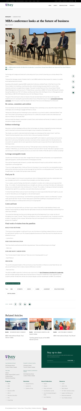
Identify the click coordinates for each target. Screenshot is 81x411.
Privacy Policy (28, 408)
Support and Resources (67, 393)
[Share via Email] (73, 92)
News (30, 1)
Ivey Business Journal (49, 390)
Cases (34, 1)
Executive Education (12, 395)
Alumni (60, 1)
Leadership (47, 289)
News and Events (48, 388)
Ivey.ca (7, 1)
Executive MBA (11, 390)
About (26, 1)
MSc (9, 388)
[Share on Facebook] (73, 76)
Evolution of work (59, 289)
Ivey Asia (7, 370)
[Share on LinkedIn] (73, 87)
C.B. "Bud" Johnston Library (68, 390)
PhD (8, 397)
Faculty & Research (20, 1)
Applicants (65, 1)
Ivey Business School (10, 363)
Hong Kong (10, 400)
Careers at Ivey (29, 388)
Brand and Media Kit (66, 395)
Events (55, 5)
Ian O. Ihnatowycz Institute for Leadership (51, 272)
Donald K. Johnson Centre (29, 363)
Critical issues (11, 293)
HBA (9, 383)
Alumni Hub (64, 386)
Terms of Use (21, 408)
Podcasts (72, 5)
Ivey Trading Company (67, 397)
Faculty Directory (30, 383)
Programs (12, 1)
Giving (56, 1)
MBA (12, 289)
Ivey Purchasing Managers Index (50, 394)
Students (20, 289)
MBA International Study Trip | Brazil (64, 335)
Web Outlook (65, 388)
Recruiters (71, 1)
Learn (63, 383)
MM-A (9, 393)
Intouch (45, 386)
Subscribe (70, 360)
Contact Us (28, 386)
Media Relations (63, 5)
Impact (38, 1)
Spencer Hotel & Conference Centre (30, 371)
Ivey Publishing (47, 397)
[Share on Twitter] (73, 81)
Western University (36, 408)
